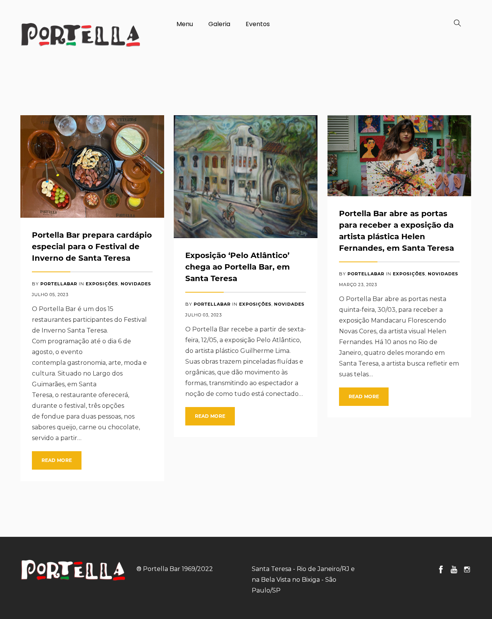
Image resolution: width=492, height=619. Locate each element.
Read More (57, 460)
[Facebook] (441, 569)
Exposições (102, 283)
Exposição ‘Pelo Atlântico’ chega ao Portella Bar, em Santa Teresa (237, 267)
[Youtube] (454, 569)
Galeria (219, 24)
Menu (184, 24)
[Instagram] (467, 569)
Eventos (258, 24)
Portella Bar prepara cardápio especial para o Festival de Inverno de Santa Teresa (92, 246)
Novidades (136, 283)
